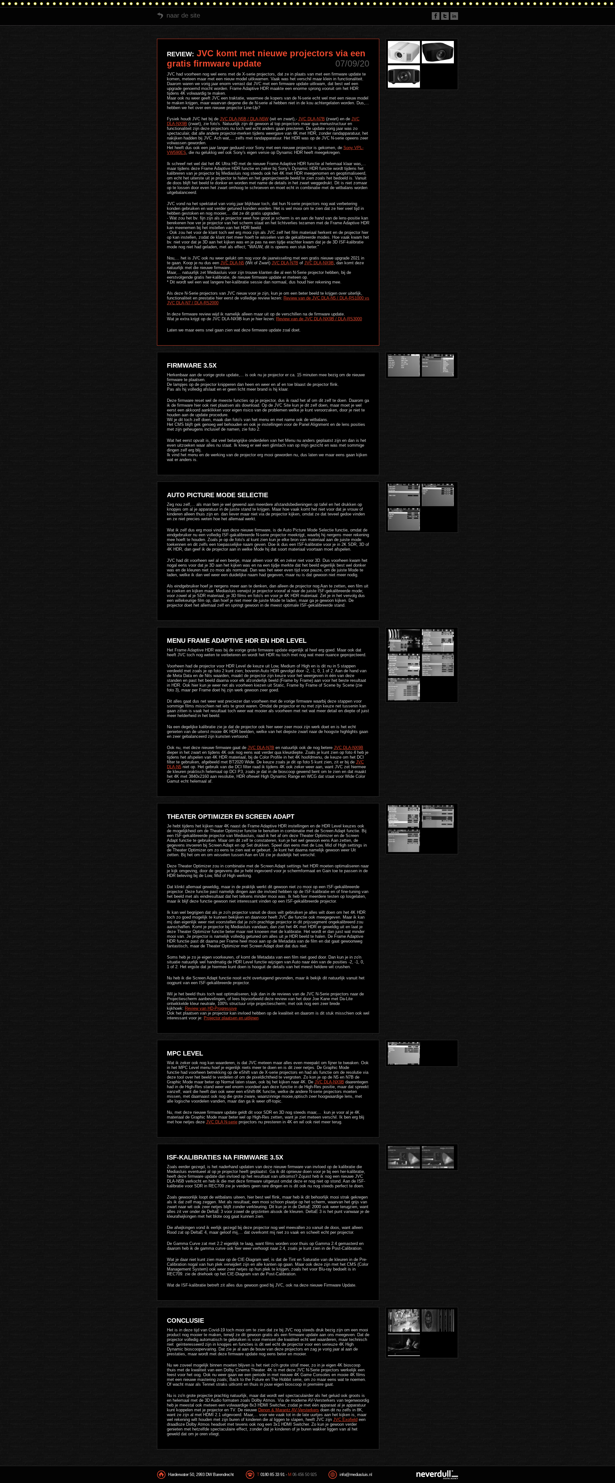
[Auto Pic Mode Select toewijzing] (404, 519)
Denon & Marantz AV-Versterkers (288, 1409)
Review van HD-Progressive (211, 1008)
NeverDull (437, 1474)
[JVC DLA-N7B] (438, 52)
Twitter (445, 16)
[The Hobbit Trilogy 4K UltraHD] (438, 1320)
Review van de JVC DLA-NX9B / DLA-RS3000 (319, 318)
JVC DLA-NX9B (319, 262)
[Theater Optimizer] (404, 816)
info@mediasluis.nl (356, 1474)
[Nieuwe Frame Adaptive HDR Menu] (404, 640)
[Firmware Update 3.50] (404, 365)
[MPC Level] (404, 1053)
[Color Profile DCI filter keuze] (404, 689)
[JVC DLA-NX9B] (404, 76)
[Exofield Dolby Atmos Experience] (404, 1345)
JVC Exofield (345, 1419)
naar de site (183, 15)
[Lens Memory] (438, 365)
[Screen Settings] (404, 841)
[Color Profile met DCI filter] (438, 665)
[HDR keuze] (404, 665)
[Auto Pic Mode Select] (404, 495)
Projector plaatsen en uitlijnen (231, 1018)
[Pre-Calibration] (404, 1157)
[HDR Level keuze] (438, 640)
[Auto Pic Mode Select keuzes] (438, 495)
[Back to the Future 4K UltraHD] (404, 1320)
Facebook (435, 16)
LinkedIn (454, 16)
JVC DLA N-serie (221, 1122)
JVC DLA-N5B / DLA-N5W (244, 118)
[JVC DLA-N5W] (404, 52)
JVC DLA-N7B (311, 118)
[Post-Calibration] (438, 1157)
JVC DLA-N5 (232, 262)
